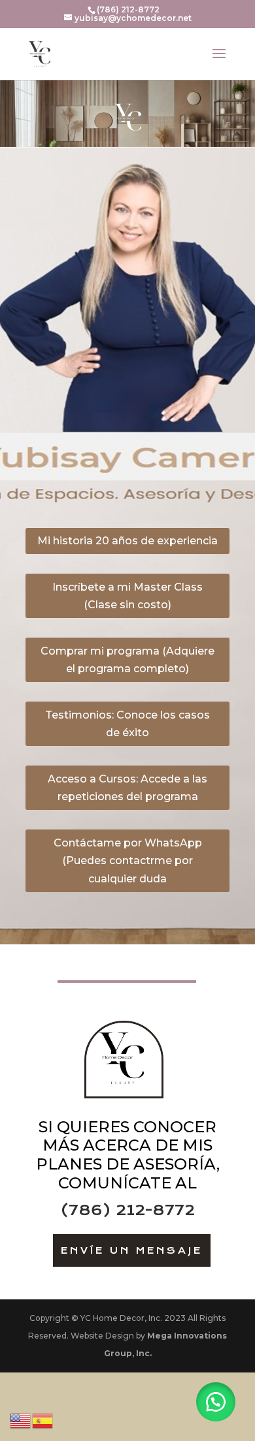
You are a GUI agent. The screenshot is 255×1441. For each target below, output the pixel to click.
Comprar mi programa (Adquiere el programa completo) (127, 660)
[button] (215, 1401)
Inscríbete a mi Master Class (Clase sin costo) (127, 596)
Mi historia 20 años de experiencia (127, 541)
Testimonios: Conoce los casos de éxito (127, 724)
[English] (21, 1420)
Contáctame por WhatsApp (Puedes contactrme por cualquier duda (128, 860)
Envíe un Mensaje (132, 1250)
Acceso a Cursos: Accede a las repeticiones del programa (127, 788)
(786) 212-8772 (128, 1210)
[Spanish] (43, 1420)
